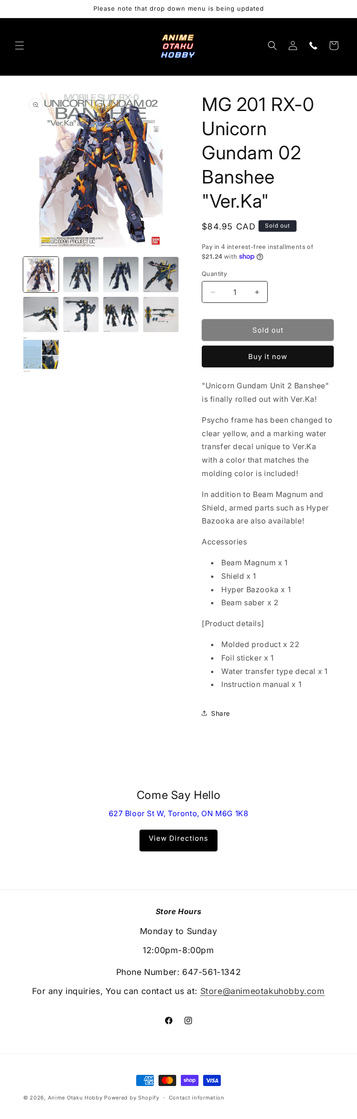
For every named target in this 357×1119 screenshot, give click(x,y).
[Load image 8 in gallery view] (160, 314)
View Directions (178, 838)
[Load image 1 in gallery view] (41, 274)
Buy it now (267, 356)
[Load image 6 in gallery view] (81, 314)
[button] (19, 45)
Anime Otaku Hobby (75, 1097)
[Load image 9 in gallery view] (41, 354)
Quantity (214, 273)
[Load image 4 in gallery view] (160, 274)
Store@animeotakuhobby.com (262, 991)
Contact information (197, 1097)
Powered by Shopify (131, 1097)
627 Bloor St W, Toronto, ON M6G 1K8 (179, 813)
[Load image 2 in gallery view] (81, 274)
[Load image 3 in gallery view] (121, 274)
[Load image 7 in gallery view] (121, 314)
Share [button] (220, 713)
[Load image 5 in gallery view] (41, 314)
